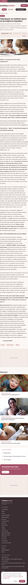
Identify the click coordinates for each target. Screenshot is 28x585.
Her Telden (4, 538)
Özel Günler (4, 536)
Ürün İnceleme (5, 540)
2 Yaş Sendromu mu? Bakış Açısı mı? (10, 394)
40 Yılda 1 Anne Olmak (6, 542)
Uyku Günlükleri (5, 531)
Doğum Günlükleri (5, 517)
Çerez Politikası (7, 576)
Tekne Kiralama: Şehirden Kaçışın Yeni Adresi (14, 1)
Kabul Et (22, 581)
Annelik (4, 9)
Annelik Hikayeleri (5, 521)
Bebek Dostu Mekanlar (6, 532)
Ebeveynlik (10, 9)
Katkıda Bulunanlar (5, 550)
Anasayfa (2, 13)
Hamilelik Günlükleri (6, 515)
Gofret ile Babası (7, 459)
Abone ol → (5, 472)
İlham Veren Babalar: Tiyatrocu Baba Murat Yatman (15, 456)
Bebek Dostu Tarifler (6, 534)
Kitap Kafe (4, 523)
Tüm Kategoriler (21, 9)
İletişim (3, 551)
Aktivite (3, 511)
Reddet (15, 581)
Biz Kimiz (3, 548)
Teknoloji (3, 529)
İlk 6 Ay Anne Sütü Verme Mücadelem (11, 443)
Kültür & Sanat (4, 525)
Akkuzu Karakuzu (7, 453)
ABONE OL (24, 5)
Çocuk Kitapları (5, 509)
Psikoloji (3, 527)
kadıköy (7, 6)
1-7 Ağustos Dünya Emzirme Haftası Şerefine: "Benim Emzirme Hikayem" (12, 419)
